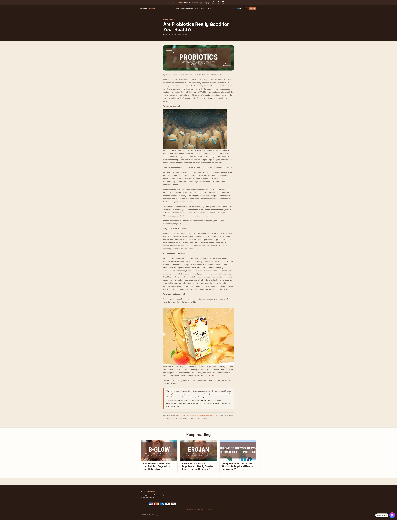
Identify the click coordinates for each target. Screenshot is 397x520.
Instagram (199, 509)
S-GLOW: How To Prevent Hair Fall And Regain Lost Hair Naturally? (157, 466)
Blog (196, 8)
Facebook (189, 509)
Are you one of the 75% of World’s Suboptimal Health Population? (237, 466)
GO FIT (148, 491)
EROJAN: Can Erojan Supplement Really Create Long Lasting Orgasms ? (197, 466)
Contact (209, 8)
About (202, 8)
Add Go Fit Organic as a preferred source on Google (199, 416)
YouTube (208, 509)
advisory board (171, 394)
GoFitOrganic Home (187, 8)
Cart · (252, 8)
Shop (177, 8)
